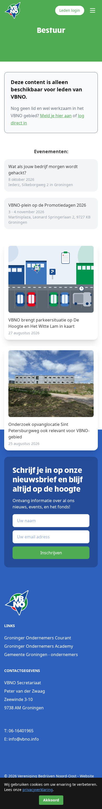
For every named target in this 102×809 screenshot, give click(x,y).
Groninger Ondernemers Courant (37, 638)
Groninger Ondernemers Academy (38, 646)
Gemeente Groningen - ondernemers (41, 654)
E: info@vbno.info (21, 739)
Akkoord (51, 800)
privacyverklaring (37, 789)
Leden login (69, 10)
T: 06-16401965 (18, 731)
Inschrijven (51, 553)
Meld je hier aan (56, 115)
